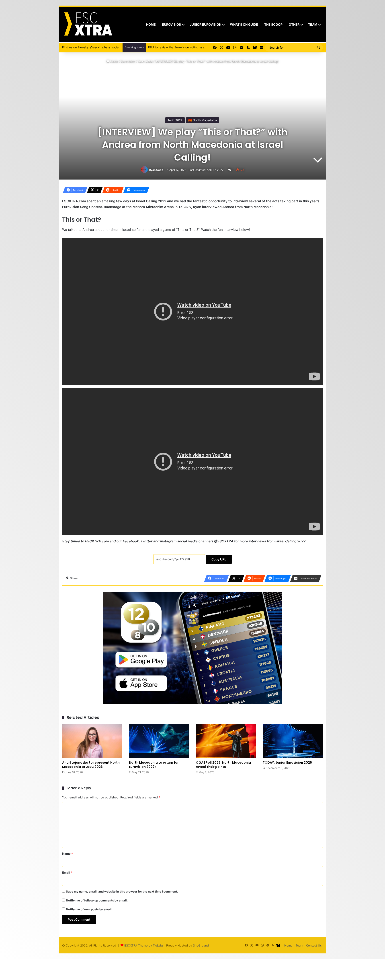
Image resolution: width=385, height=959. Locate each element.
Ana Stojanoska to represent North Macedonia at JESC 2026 (91, 764)
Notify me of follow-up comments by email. (97, 900)
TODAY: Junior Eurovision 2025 (287, 762)
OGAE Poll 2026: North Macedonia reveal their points (223, 764)
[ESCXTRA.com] (87, 24)
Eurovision (171, 24)
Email (67, 872)
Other (294, 24)
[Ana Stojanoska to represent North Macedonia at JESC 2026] (92, 741)
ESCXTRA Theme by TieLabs (144, 945)
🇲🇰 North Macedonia (202, 120)
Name (67, 853)
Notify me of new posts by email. (89, 909)
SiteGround (201, 945)
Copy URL (218, 559)
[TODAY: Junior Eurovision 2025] (293, 741)
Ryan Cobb (156, 170)
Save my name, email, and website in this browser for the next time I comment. (122, 891)
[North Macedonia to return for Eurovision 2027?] (159, 741)
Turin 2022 (145, 61)
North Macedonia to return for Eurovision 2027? (154, 764)
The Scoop (273, 24)
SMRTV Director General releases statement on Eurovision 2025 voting (197, 47)
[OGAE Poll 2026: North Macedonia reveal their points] (226, 741)
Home (151, 24)
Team (312, 24)
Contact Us (314, 945)
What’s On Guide (244, 24)
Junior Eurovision (205, 24)
